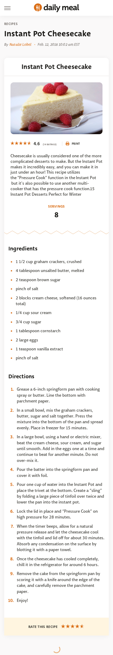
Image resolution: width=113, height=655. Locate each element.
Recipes (11, 24)
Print (76, 144)
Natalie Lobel (20, 44)
